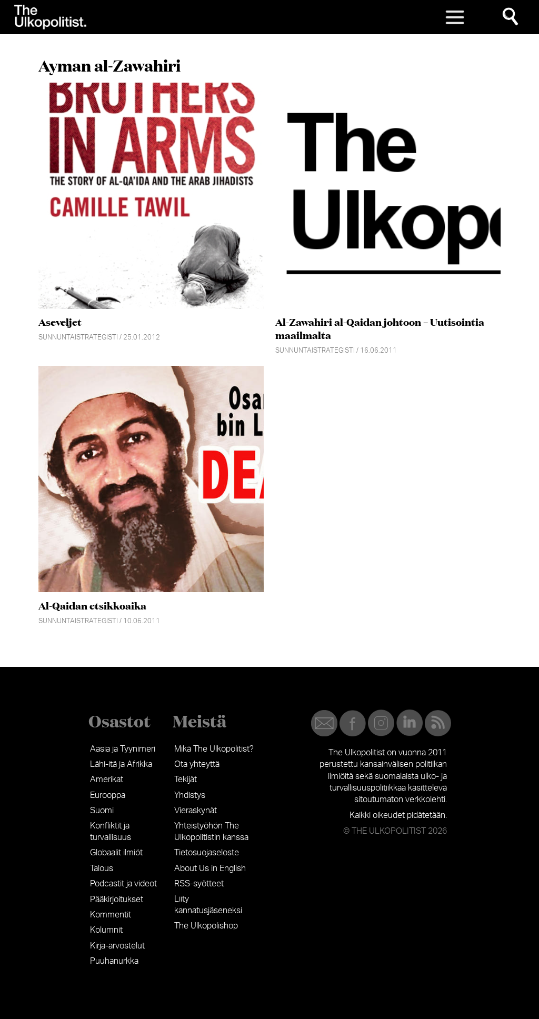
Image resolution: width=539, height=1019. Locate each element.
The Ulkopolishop (206, 926)
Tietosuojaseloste (206, 852)
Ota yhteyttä (196, 764)
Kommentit (110, 915)
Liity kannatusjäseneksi (208, 905)
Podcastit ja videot (123, 884)
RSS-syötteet (199, 884)
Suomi (102, 810)
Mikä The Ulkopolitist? (214, 749)
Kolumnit (106, 930)
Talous (101, 868)
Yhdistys (189, 795)
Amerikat (106, 779)
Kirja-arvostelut (117, 946)
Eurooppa (107, 795)
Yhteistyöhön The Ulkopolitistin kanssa (211, 832)
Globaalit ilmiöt (116, 852)
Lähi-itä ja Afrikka (121, 764)
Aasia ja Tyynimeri (122, 749)
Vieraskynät (195, 810)
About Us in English (210, 868)
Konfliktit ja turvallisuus (110, 832)
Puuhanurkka (114, 961)
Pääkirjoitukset (116, 899)
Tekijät (185, 779)
